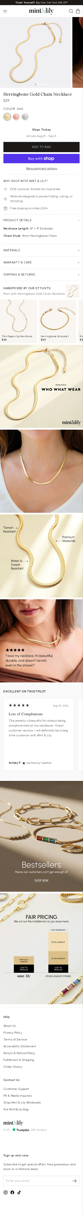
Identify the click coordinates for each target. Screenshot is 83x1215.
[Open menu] (5, 11)
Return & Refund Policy (19, 1053)
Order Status (12, 1067)
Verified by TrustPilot (39, 762)
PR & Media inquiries (17, 1096)
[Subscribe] (74, 1181)
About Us (9, 1026)
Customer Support (16, 1089)
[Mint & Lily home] (41, 11)
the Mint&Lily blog (16, 1109)
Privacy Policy (12, 1032)
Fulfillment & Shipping (18, 1060)
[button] (77, 11)
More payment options (41, 168)
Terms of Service (15, 1039)
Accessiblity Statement (19, 1046)
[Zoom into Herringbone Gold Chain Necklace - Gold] (35, 52)
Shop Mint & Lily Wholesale (22, 1102)
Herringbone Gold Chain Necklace (41, 294)
